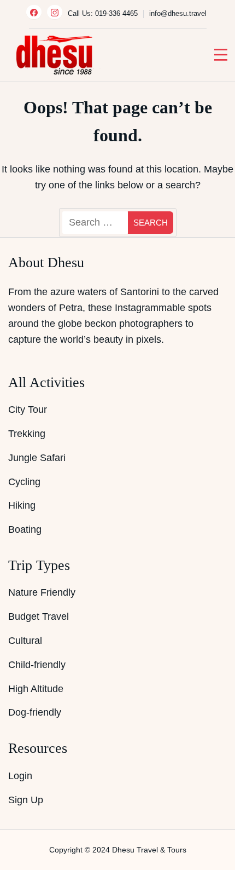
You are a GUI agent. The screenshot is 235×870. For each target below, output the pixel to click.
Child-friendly (37, 664)
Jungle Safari (37, 457)
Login (20, 775)
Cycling (24, 481)
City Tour (27, 409)
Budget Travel (38, 616)
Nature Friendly (41, 592)
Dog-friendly (34, 712)
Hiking (22, 505)
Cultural (25, 640)
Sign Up (25, 799)
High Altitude (35, 688)
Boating (25, 529)
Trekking (26, 433)
